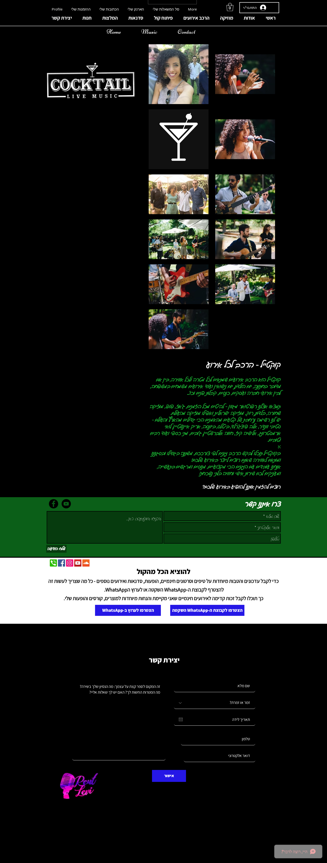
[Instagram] (69, 563)
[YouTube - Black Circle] (66, 503)
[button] (229, 7)
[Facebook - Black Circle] (53, 503)
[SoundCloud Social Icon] (86, 563)
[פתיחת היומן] (181, 719)
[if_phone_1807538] (53, 563)
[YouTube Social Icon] (77, 563)
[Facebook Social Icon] (61, 563)
